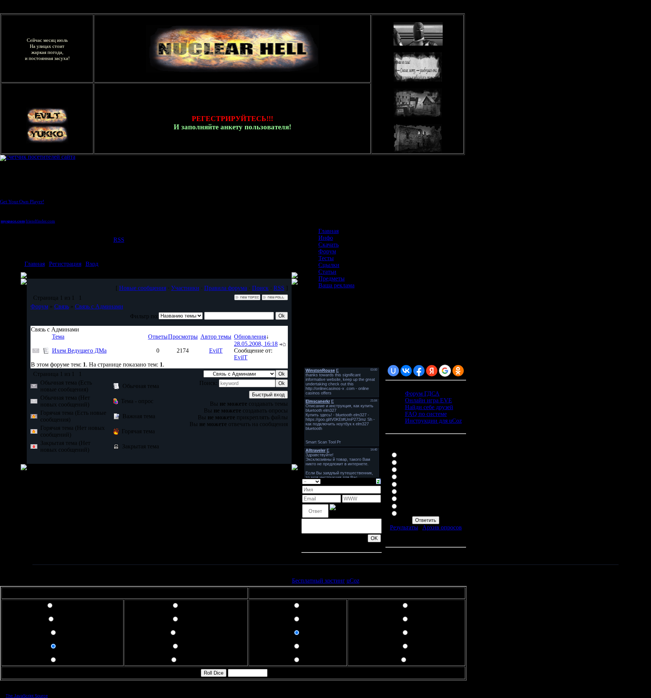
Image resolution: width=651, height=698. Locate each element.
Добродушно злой (422, 469)
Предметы (331, 278)
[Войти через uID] (393, 370)
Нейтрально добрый (425, 476)
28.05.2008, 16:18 (256, 344)
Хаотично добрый (422, 498)
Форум (39, 306)
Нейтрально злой (421, 491)
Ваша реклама (336, 285)
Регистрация (65, 264)
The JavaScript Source (27, 695)
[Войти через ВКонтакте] (406, 370)
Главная (34, 264)
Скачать (328, 244)
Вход (92, 264)
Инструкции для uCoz (433, 420)
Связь (61, 306)
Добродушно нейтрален (430, 462)
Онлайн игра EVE (428, 400)
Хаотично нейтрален (426, 505)
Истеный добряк (420, 454)
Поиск (260, 288)
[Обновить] (378, 480)
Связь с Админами (99, 306)
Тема (58, 336)
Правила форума (225, 288)
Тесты (326, 258)
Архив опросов (442, 527)
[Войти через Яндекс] (431, 370)
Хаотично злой (418, 512)
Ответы (158, 336)
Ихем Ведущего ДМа (79, 350)
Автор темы (215, 336)
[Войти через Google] (445, 371)
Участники (185, 288)
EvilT (216, 350)
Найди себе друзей (429, 407)
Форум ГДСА (422, 393)
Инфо (325, 238)
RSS (118, 239)
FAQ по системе (426, 414)
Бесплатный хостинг (318, 580)
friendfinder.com (40, 221)
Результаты (404, 527)
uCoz (353, 580)
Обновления (250, 336)
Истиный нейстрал (423, 483)
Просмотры (183, 336)
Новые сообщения (142, 288)
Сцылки (328, 265)
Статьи (327, 271)
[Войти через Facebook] (419, 370)
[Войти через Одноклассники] (458, 370)
